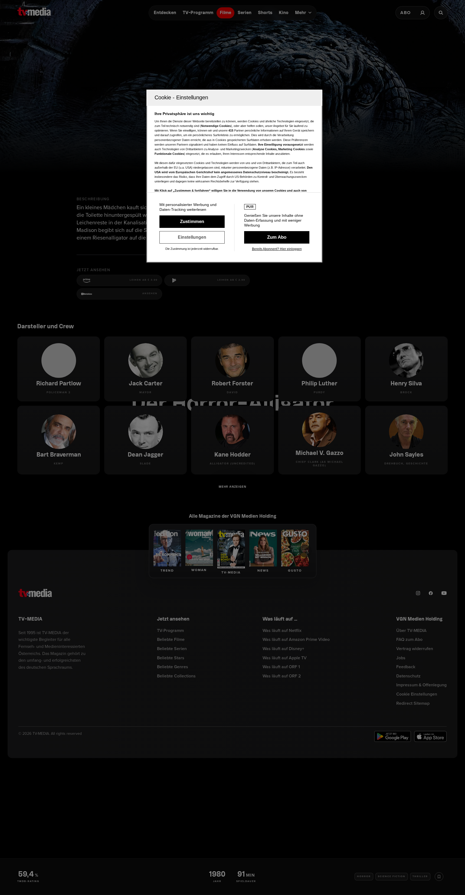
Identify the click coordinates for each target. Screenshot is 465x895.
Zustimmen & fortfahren (192, 221)
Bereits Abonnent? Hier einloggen (277, 249)
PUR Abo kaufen (276, 237)
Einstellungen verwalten (192, 237)
